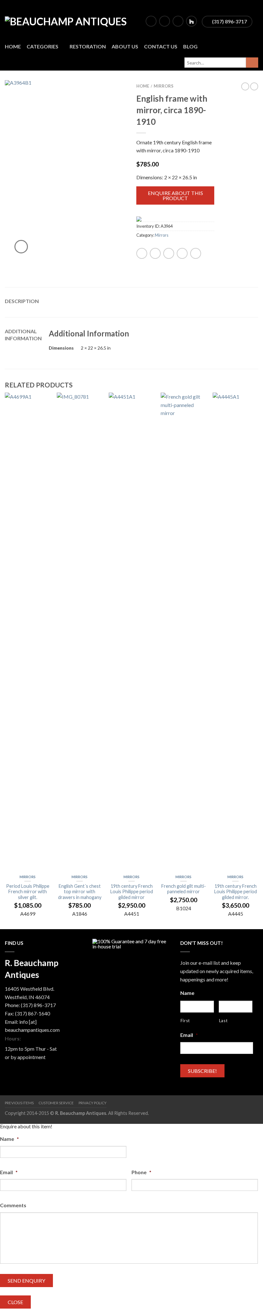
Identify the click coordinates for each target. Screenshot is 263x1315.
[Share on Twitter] (155, 253)
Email (189, 1035)
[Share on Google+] (195, 253)
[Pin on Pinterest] (182, 253)
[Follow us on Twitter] (164, 21)
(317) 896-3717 (229, 21)
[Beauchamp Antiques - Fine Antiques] (69, 19)
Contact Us (160, 46)
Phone (141, 1172)
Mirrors (164, 86)
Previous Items (19, 1103)
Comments (13, 1205)
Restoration (88, 46)
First (185, 1020)
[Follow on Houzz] (191, 21)
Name (187, 993)
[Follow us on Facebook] (151, 21)
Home (13, 46)
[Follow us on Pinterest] (178, 21)
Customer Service (56, 1103)
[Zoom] (21, 246)
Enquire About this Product (175, 195)
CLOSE (15, 1302)
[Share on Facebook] (141, 253)
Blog (190, 46)
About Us (125, 46)
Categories (42, 46)
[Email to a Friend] (168, 253)
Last (223, 1020)
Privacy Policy (92, 1103)
